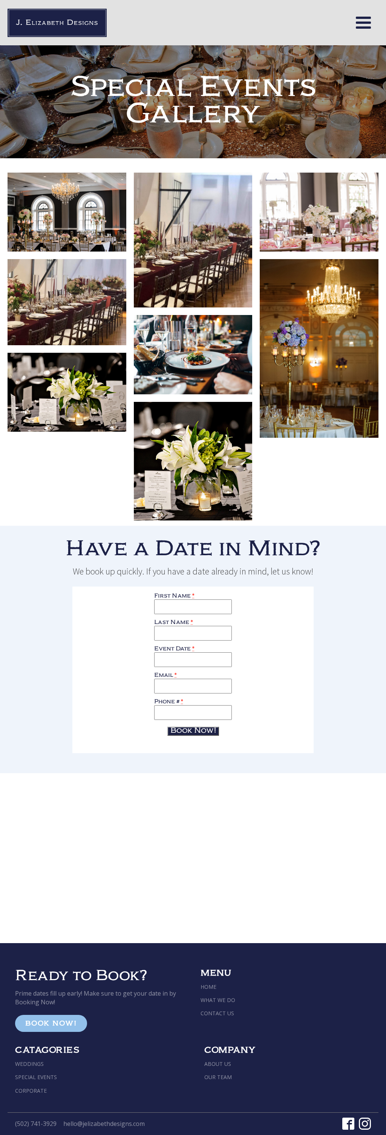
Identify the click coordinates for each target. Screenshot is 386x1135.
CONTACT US (217, 1013)
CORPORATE (31, 1090)
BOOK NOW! (51, 1024)
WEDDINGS (29, 1064)
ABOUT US (217, 1064)
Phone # (168, 702)
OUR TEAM (218, 1077)
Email (165, 676)
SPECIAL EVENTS (36, 1077)
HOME (208, 987)
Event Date (174, 649)
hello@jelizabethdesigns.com (104, 1124)
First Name (174, 596)
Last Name (173, 623)
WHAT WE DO (218, 1000)
